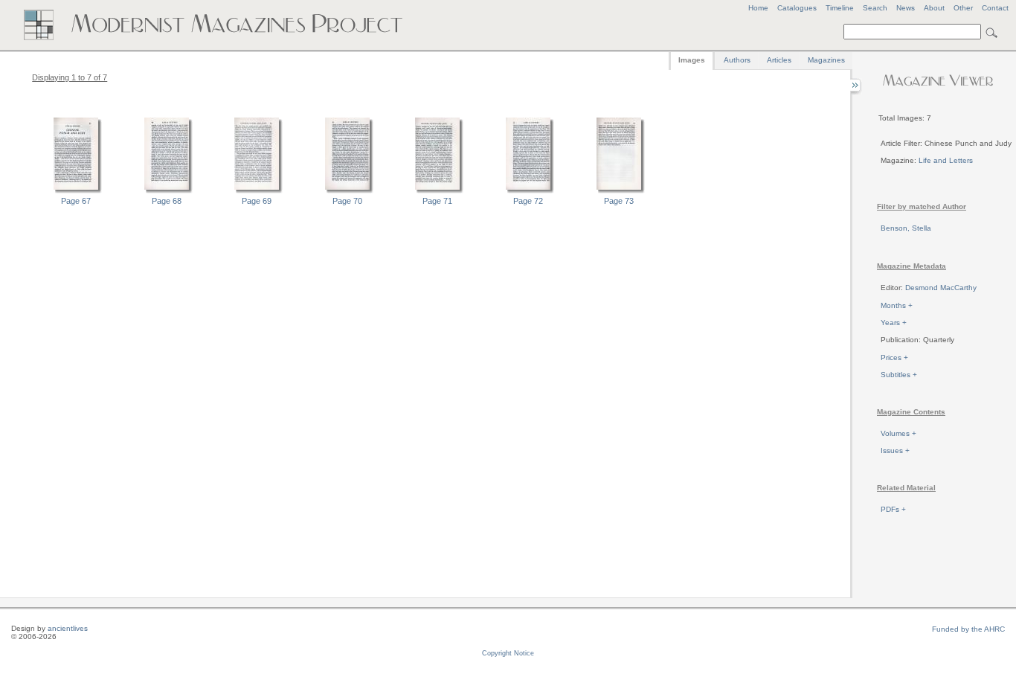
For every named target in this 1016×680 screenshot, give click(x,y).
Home (758, 8)
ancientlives (68, 628)
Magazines (826, 60)
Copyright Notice (508, 653)
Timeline (840, 8)
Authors (737, 60)
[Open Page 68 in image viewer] (166, 191)
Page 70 (347, 200)
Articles (779, 60)
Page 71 (437, 200)
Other (963, 8)
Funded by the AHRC (968, 629)
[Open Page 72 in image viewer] (528, 191)
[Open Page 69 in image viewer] (256, 191)
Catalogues (797, 8)
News (905, 8)
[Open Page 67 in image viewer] (76, 191)
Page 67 (76, 200)
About (934, 8)
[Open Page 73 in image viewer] (619, 191)
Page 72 (528, 200)
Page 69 (256, 200)
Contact (995, 8)
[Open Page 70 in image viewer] (347, 191)
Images (691, 60)
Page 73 (619, 200)
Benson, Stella (906, 228)
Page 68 (166, 200)
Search (875, 8)
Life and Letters (946, 160)
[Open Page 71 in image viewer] (437, 191)
